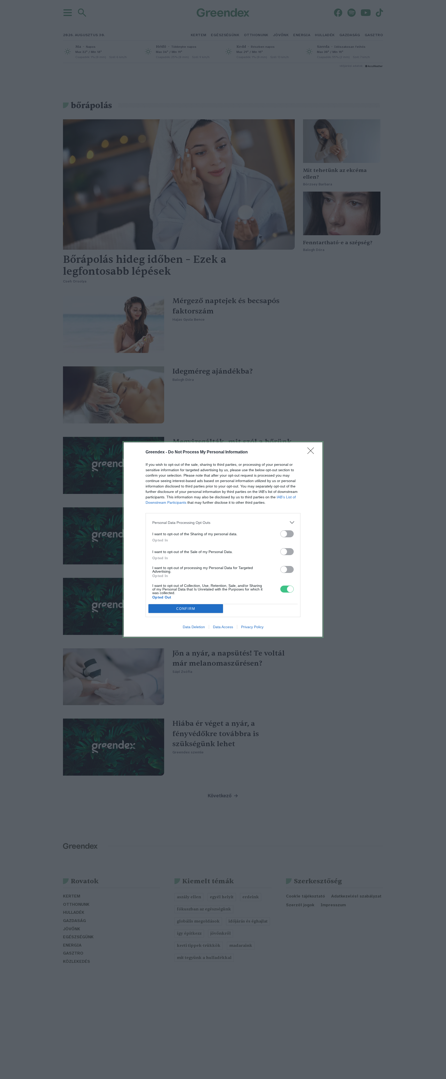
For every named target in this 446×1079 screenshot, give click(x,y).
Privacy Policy (252, 627)
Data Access (223, 627)
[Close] (312, 452)
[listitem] (223, 522)
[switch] (287, 533)
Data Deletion (194, 627)
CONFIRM (185, 609)
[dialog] (223, 539)
